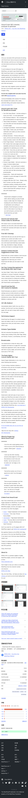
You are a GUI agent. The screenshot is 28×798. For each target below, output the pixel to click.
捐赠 (16, 759)
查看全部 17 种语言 (22, 685)
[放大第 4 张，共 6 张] (24, 594)
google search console (21, 688)
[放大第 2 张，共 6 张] (24, 586)
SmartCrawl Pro (11, 95)
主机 (2, 747)
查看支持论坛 (4, 734)
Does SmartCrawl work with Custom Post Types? (7, 627)
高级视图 (3, 698)
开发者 (3, 759)
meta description (15, 691)
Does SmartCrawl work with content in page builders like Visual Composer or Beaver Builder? (10, 633)
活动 (16, 757)
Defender (5, 522)
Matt (3, 768)
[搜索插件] (15, 11)
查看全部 (24, 721)
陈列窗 (16, 743)
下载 (3, 34)
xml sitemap (23, 694)
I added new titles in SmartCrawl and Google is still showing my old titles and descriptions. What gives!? (10, 621)
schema (21, 691)
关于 (2, 743)
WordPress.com (6, 766)
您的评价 (3, 721)
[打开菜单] (26, 2)
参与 (16, 754)
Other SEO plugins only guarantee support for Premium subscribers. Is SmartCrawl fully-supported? (9, 615)
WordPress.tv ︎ (5, 761)
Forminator (6, 513)
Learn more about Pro (6, 104)
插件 (16, 747)
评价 (4, 43)
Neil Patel (8, 215)
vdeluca (7, 475)
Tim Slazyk (7, 493)
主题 (16, 745)
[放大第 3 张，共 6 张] (11, 594)
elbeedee (18, 448)
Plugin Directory (5, 6)
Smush (5, 511)
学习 (2, 754)
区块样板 (17, 750)
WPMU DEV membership (20, 529)
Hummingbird (6, 518)
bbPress (4, 771)
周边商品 (17, 761)
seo (25, 691)
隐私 (2, 750)
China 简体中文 (8, 779)
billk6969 (7, 465)
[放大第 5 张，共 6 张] (11, 601)
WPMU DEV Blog (5, 571)
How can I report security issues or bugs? (11, 638)
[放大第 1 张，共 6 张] (11, 586)
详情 (4, 39)
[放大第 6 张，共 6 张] (24, 601)
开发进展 (5, 46)
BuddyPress (5, 773)
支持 (4, 50)
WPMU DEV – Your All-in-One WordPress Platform (11, 655)
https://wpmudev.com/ (7, 561)
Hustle (5, 520)
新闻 (2, 745)
